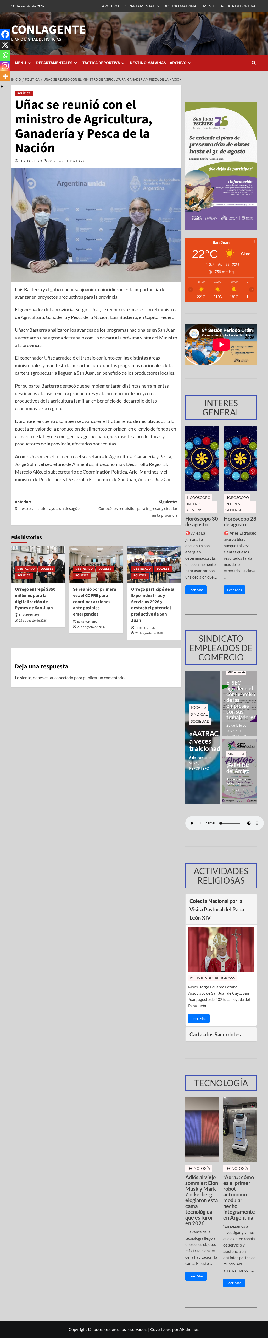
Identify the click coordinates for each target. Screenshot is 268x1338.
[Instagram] (5, 66)
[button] (253, 62)
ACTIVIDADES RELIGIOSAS (212, 978)
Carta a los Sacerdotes (215, 1034)
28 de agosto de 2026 (33, 620)
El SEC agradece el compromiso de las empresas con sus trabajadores (239, 700)
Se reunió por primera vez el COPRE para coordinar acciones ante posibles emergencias (94, 601)
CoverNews (160, 1329)
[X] (5, 45)
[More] (5, 76)
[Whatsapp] (5, 55)
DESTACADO (26, 569)
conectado (63, 677)
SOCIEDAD (200, 721)
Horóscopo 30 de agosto (201, 521)
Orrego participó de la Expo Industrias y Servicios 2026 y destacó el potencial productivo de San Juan (152, 605)
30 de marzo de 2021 (62, 161)
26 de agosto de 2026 (91, 627)
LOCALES (47, 569)
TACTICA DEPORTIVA (237, 6)
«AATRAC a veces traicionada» (202, 741)
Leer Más (196, 590)
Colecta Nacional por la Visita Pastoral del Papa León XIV (216, 909)
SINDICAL (199, 714)
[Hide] (2, 86)
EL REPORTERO (30, 161)
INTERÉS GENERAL (195, 507)
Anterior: (47, 505)
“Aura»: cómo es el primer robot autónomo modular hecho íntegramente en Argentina (239, 1197)
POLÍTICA (23, 93)
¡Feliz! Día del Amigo (237, 768)
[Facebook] (5, 34)
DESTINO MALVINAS (180, 6)
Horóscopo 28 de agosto (240, 521)
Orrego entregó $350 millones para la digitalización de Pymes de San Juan (35, 598)
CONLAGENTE (48, 30)
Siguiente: (137, 508)
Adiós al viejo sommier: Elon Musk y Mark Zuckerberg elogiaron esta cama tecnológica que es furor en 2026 (201, 1200)
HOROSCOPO (198, 497)
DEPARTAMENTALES (141, 6)
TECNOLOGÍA (198, 1168)
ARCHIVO (110, 6)
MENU (208, 6)
